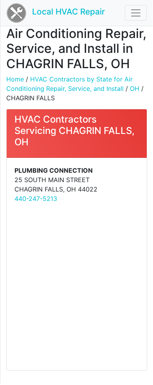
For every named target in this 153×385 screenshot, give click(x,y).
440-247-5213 (35, 198)
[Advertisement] (76, 286)
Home (15, 79)
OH (134, 88)
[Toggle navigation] (136, 13)
